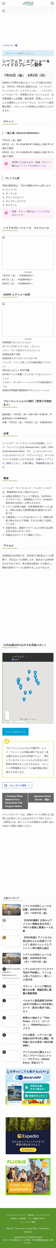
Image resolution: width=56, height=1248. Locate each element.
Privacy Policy (31, 1228)
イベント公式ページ (15, 731)
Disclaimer (28, 1232)
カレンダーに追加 (17, 785)
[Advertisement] (28, 863)
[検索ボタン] (52, 3)
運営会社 (31, 1215)
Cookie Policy (44, 1228)
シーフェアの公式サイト (31, 165)
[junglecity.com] (28, 3)
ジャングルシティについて (16, 1215)
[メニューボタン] (3, 3)
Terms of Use (20, 1228)
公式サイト (18, 534)
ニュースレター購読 (28, 1222)
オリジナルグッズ (42, 1215)
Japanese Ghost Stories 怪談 (42, 797)
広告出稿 (22, 1218)
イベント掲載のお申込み (36, 1218)
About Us (9, 1228)
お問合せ (14, 1218)
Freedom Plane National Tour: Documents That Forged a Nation (14, 801)
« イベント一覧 (9, 45)
